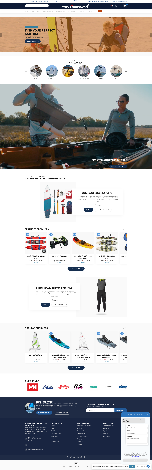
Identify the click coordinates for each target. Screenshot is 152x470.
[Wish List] (120, 5)
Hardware (81, 11)
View (87, 209)
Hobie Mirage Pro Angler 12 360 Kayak (106, 356)
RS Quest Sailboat (36, 355)
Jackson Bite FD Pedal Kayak (106, 257)
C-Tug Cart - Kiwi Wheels (59, 256)
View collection (75, 268)
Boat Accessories (48, 11)
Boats (39, 11)
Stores (115, 1)
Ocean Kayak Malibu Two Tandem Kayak (83, 257)
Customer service (122, 1)
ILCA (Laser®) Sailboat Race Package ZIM (83, 356)
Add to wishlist (102, 209)
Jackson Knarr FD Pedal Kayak (36, 257)
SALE (100, 11)
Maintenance (71, 11)
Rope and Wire (91, 11)
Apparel (32, 11)
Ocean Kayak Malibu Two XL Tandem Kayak (59, 356)
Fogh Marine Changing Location (40, 1)
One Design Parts (60, 11)
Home (26, 11)
